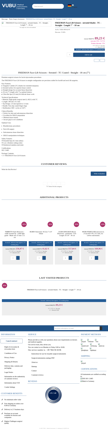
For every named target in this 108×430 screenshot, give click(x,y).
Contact (34, 371)
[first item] (45, 183)
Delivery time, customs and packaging (13, 367)
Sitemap (34, 366)
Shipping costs (101, 47)
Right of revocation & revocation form (11, 348)
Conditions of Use (10, 353)
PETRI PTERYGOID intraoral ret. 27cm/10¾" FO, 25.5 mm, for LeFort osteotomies (93, 233)
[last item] (63, 183)
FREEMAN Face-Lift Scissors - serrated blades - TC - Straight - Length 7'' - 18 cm (54, 290)
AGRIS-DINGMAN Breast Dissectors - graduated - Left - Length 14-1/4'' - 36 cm (67, 233)
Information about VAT (12, 383)
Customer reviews (37, 375)
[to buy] (18, 258)
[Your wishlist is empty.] (98, 6)
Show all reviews (53, 395)
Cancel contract (11, 341)
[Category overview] (54, 183)
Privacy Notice (9, 357)
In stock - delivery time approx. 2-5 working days (90, 49)
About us (34, 362)
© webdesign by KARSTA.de (62, 428)
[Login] (94, 6)
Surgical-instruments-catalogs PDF (43, 358)
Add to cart (88, 55)
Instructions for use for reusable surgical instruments (48, 354)
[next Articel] (58, 183)
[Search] (62, 6)
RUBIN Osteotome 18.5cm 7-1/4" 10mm (41, 233)
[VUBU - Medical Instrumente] (15, 6)
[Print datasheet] (102, 60)
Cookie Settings (9, 387)
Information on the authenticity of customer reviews (14, 378)
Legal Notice (8, 372)
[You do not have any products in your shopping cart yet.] (103, 6)
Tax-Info (103, 45)
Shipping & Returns (11, 362)
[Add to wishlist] (96, 60)
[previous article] (49, 183)
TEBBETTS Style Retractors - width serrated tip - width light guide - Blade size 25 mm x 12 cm (15, 234)
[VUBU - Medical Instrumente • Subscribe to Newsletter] (101, 328)
